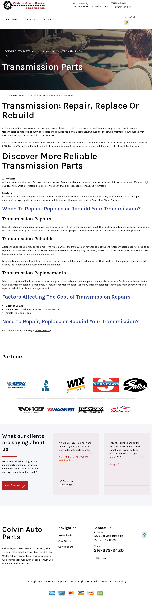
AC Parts (64, 481)
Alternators (8, 178)
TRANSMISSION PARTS (63, 95)
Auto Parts (11, 19)
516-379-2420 (79, 3)
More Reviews (12, 485)
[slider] (65, 460)
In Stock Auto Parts (46, 51)
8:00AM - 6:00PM (123, 7)
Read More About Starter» (106, 200)
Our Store (30, 19)
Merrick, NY (66, 484)
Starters (7, 193)
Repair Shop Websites (60, 581)
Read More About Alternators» (91, 185)
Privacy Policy (118, 581)
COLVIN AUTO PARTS (17, 51)
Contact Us (48, 19)
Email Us (100, 558)
